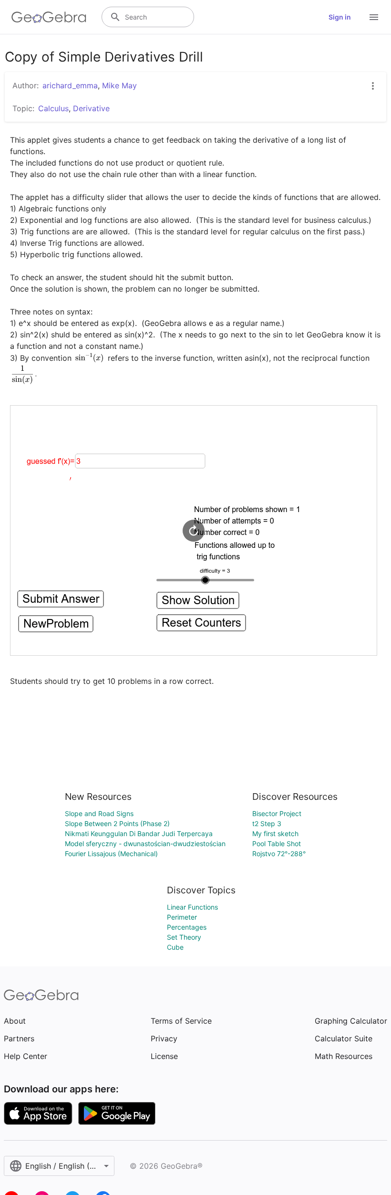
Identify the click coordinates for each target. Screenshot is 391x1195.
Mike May (119, 85)
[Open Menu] (374, 17)
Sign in (340, 17)
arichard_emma (70, 85)
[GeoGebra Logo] (48, 17)
